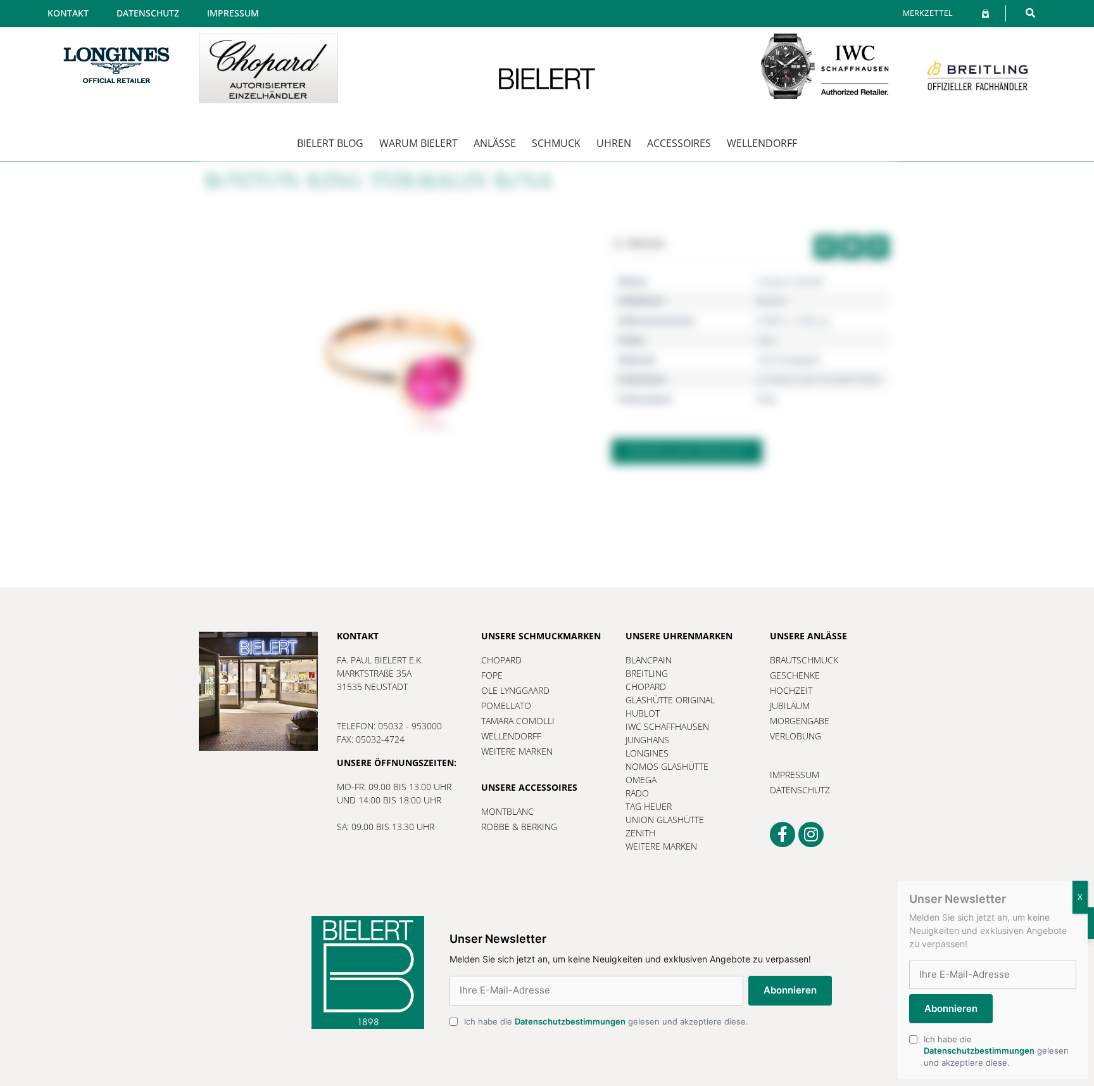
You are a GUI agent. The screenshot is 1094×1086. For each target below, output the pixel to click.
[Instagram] (811, 834)
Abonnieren (790, 990)
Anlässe (495, 143)
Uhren (613, 143)
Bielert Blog (330, 143)
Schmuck (556, 143)
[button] (1030, 13)
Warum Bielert (418, 143)
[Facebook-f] (782, 834)
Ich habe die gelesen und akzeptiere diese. (606, 1021)
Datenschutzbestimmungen (570, 1021)
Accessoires (679, 143)
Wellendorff (762, 143)
